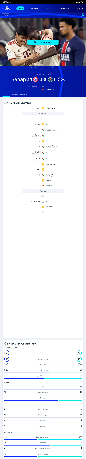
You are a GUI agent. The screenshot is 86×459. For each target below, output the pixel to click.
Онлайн (15, 94)
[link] (20, 8)
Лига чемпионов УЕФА (7, 8)
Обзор (6, 94)
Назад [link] (6, 15)
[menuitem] (21, 8)
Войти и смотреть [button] (44, 42)
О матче (23, 94)
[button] (79, 8)
